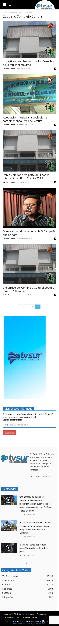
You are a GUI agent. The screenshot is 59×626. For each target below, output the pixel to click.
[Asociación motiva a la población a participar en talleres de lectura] (29, 94)
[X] (31, 563)
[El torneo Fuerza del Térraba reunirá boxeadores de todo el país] (9, 548)
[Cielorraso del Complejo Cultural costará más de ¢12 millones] (29, 264)
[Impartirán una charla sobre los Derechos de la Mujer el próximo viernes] (29, 39)
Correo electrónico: (12, 419)
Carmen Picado (9, 69)
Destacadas (6, 504)
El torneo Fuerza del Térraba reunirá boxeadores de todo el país (33, 548)
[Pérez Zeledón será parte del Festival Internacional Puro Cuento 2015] (29, 151)
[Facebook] (22, 563)
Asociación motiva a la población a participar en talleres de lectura (25, 119)
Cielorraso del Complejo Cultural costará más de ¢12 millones (28, 289)
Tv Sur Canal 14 (9, 295)
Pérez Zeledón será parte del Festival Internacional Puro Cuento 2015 (26, 176)
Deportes (5, 552)
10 (32, 307)
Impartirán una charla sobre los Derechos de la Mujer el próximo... (29, 63)
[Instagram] (26, 563)
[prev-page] (20, 307)
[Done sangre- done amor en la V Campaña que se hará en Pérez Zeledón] (29, 208)
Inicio (5, 12)
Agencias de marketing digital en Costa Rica (30, 623)
